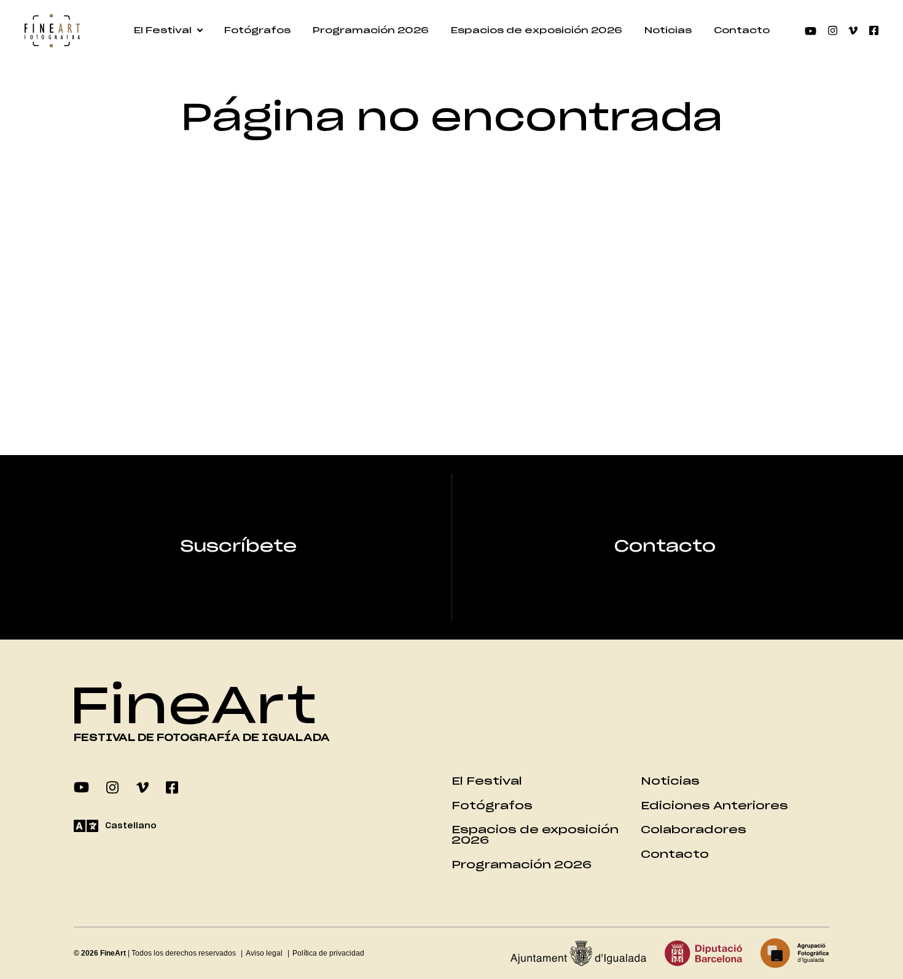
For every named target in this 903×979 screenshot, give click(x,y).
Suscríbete (238, 547)
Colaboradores (693, 830)
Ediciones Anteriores (714, 806)
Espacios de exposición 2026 (536, 30)
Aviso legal (264, 953)
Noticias (668, 30)
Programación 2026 (371, 30)
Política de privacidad (328, 953)
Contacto (742, 30)
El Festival (163, 30)
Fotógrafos (257, 30)
